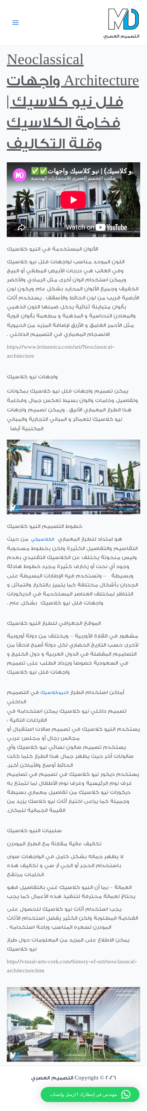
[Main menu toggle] (15, 22)
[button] (90, 1094)
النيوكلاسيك (54, 692)
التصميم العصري (121, 36)
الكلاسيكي (42, 539)
